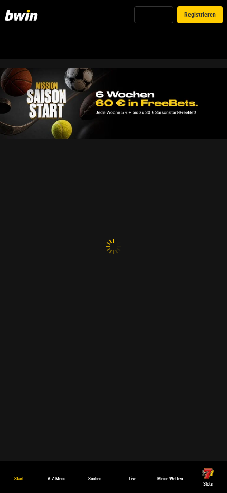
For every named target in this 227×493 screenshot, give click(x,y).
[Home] (23, 14)
